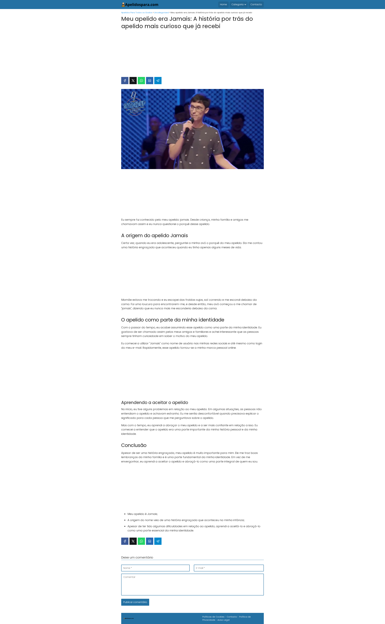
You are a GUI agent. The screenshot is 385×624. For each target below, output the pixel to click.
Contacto (256, 4)
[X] (133, 80)
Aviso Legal (223, 619)
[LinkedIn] (149, 80)
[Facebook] (124, 80)
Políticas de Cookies (213, 616)
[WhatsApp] (141, 80)
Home (223, 4)
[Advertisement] (192, 52)
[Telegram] (158, 80)
